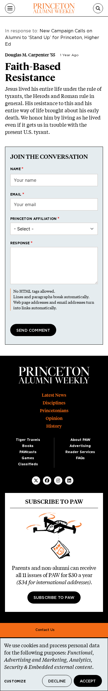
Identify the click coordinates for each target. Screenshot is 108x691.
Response (20, 243)
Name (15, 169)
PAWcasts (28, 452)
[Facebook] (47, 480)
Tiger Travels (28, 439)
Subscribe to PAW (54, 598)
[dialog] (54, 664)
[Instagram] (58, 480)
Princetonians (54, 410)
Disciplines (54, 403)
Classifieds (28, 464)
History (54, 426)
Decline (57, 681)
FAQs (80, 458)
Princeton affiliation (33, 218)
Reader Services (80, 452)
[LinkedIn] (69, 480)
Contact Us (45, 630)
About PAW (80, 439)
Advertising (80, 446)
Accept (88, 681)
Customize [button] (15, 681)
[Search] (98, 8)
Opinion (54, 418)
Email (15, 194)
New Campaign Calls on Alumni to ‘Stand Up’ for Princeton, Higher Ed (52, 37)
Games (28, 458)
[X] (36, 480)
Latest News (54, 395)
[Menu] (10, 8)
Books (28, 446)
